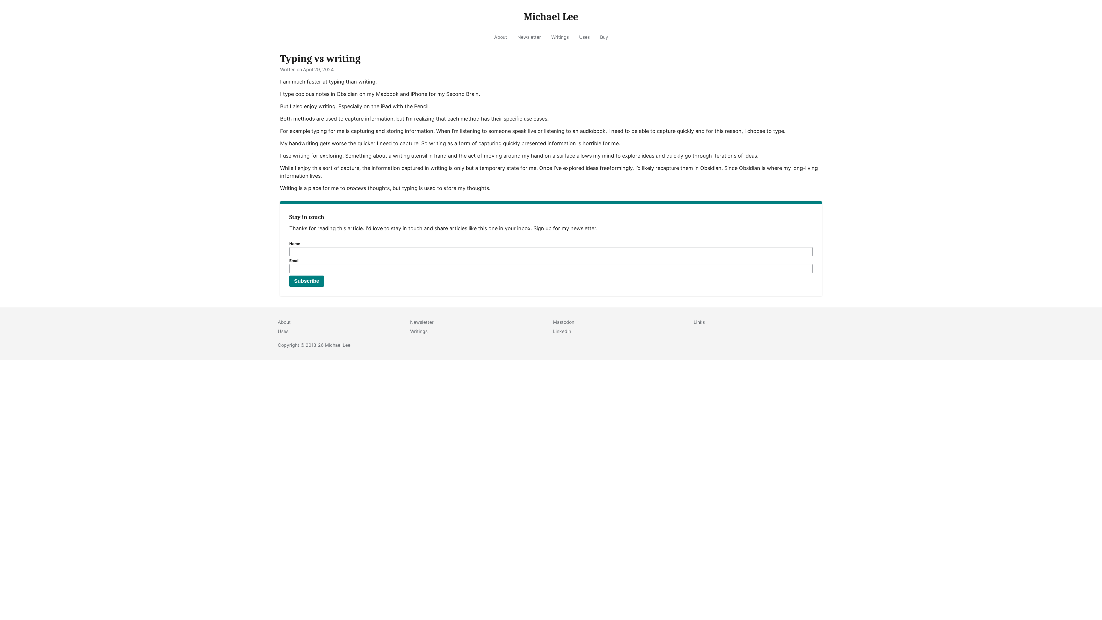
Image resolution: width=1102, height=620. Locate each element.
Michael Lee (337, 345)
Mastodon (563, 322)
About (500, 37)
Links (699, 322)
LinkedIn (562, 331)
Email (294, 260)
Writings (560, 37)
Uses (584, 37)
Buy (604, 37)
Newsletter (529, 37)
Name (294, 243)
